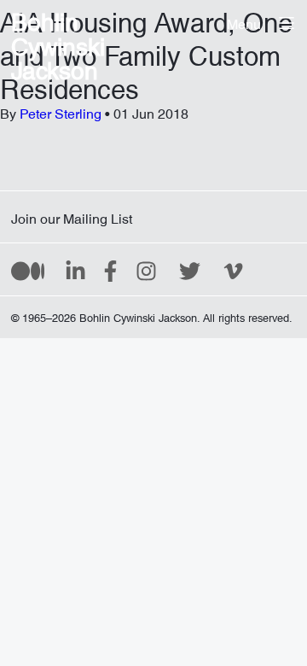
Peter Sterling (60, 110)
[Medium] (27, 270)
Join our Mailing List (71, 215)
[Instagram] (146, 270)
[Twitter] (189, 270)
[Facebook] (110, 270)
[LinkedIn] (75, 270)
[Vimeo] (233, 270)
